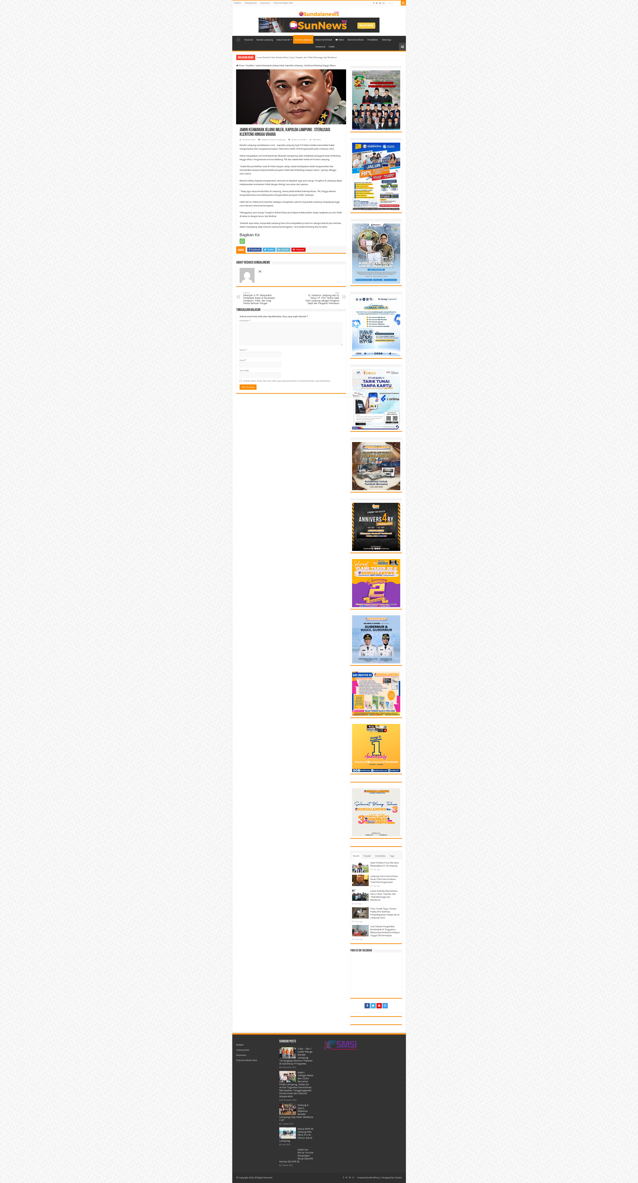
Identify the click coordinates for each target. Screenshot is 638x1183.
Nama (243, 350)
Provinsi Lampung (303, 40)
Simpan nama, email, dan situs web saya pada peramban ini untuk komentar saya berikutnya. (287, 381)
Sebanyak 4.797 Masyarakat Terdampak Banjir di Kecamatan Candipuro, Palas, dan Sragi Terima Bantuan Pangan (259, 298)
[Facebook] (374, 3)
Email (243, 360)
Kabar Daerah (283, 40)
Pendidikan (373, 40)
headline (250, 65)
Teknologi (386, 40)
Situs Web (244, 370)
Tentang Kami (250, 3)
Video (341, 40)
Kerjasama (265, 3)
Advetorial (320, 46)
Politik (331, 46)
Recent (356, 856)
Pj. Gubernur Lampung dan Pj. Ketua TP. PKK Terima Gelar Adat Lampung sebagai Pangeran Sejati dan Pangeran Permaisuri (322, 298)
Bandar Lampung (265, 40)
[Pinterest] (380, 3)
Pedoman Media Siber (283, 3)
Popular (367, 856)
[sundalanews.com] (319, 13)
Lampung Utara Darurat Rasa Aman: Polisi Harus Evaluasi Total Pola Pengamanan (384, 879)
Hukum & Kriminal (323, 40)
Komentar (245, 320)
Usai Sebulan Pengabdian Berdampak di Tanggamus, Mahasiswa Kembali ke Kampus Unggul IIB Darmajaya (305, 57)
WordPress (374, 1177)
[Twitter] (376, 3)
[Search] (403, 2)
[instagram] (383, 3)
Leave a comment (299, 140)
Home (238, 39)
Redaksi (237, 3)
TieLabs (398, 1177)
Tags (392, 856)
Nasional (249, 40)
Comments (380, 856)
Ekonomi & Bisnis (356, 40)
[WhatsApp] (242, 241)
